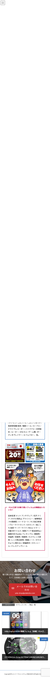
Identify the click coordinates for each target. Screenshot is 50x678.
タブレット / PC (21, 605)
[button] (25, 589)
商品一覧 (32, 605)
